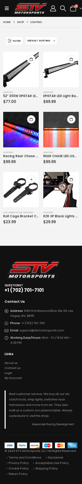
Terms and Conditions (25, 457)
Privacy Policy (19, 463)
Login (8, 373)
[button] (8, 8)
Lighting (8, 92)
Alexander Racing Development (53, 424)
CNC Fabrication (12, 212)
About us (11, 363)
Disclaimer (56, 457)
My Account (13, 378)
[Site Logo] (30, 8)
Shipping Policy (46, 468)
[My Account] (52, 8)
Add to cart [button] (31, 59)
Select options (31, 179)
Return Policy (18, 474)
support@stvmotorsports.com (42, 330)
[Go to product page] (21, 69)
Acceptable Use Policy (52, 463)
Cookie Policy (19, 468)
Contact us (12, 368)
